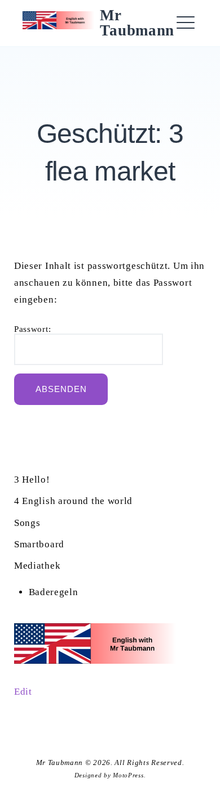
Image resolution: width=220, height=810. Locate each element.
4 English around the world (73, 501)
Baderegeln (53, 592)
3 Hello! (32, 479)
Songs (27, 523)
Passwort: (32, 329)
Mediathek (37, 565)
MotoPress (128, 775)
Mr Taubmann (137, 23)
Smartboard (39, 544)
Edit (23, 691)
